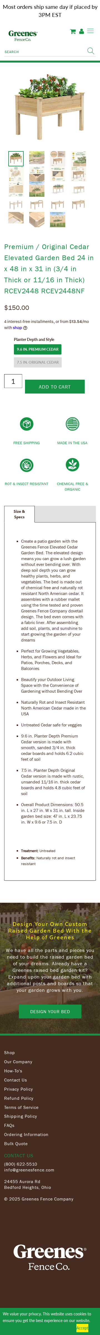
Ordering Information (26, 1134)
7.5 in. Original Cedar (38, 362)
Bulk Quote (16, 1143)
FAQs (9, 1125)
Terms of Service (21, 1107)
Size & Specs (19, 514)
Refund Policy (19, 1098)
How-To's (13, 1070)
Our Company (18, 1061)
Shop (9, 1052)
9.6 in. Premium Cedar (37, 349)
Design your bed (50, 1011)
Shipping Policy (20, 1116)
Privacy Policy (18, 1089)
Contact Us (15, 1080)
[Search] (90, 51)
